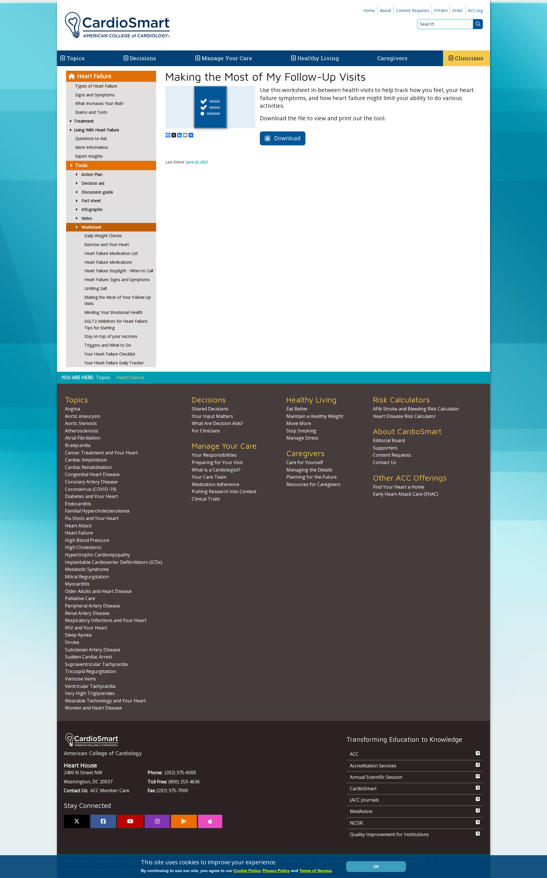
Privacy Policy (276, 870)
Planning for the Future (311, 477)
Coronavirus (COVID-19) (90, 489)
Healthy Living (318, 58)
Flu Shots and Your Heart (92, 518)
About (385, 10)
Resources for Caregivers (313, 484)
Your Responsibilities (214, 455)
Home (369, 10)
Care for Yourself (304, 462)
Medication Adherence (215, 484)
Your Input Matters (212, 416)
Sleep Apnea (78, 635)
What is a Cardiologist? (216, 470)
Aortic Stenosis (81, 423)
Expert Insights (89, 156)
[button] (62, 58)
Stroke (72, 642)
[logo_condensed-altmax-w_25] (194, 739)
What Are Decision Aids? (217, 423)
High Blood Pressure (87, 540)
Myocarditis (77, 584)
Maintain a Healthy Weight (314, 416)
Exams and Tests (91, 112)
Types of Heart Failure (96, 86)
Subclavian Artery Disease (92, 650)
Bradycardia (77, 445)
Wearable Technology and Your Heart (105, 701)
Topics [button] (76, 58)
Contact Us (384, 462)
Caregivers (392, 58)
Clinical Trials (206, 499)
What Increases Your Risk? (99, 103)
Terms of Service (315, 870)
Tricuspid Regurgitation (90, 671)
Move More (298, 423)
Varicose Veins (80, 679)
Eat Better (297, 409)
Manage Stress (302, 438)
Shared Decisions (210, 409)
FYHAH (441, 10)
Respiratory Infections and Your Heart (105, 620)
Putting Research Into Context (224, 491)
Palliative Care (80, 598)
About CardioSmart (407, 431)
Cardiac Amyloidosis (86, 460)
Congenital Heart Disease (92, 474)
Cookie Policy (247, 870)
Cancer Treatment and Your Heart (101, 453)
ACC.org (475, 10)
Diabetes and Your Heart (91, 496)
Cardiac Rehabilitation (88, 467)
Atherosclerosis (81, 431)
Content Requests (412, 10)
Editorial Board (389, 440)
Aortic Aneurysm (82, 416)
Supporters (385, 448)
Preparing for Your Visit (217, 462)
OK (376, 866)
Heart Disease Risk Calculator (404, 416)
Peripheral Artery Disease (92, 606)
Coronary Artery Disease (91, 482)
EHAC (457, 10)
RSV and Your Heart (86, 628)
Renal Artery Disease (87, 613)
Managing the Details (309, 470)
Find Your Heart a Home (398, 487)
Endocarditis (78, 504)
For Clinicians (206, 431)
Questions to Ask (91, 138)
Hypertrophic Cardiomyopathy (97, 555)
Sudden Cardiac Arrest (88, 657)
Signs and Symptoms (95, 94)
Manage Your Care (227, 58)
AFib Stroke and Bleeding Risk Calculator (416, 409)
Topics (103, 377)
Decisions (143, 58)
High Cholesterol (83, 547)
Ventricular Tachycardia (90, 686)
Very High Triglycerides (90, 693)
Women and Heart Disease (93, 708)
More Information (91, 147)
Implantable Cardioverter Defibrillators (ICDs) (113, 562)
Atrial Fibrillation (82, 438)
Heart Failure (94, 76)
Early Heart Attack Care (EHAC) (405, 494)
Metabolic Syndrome (87, 569)
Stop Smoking (301, 431)
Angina (72, 409)
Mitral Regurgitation (87, 577)
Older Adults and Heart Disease (98, 591)
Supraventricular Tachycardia (96, 664)
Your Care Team (209, 477)
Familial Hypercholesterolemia (97, 511)
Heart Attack (78, 526)
